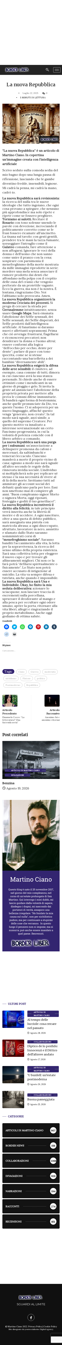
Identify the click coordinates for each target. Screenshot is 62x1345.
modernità (50, 671)
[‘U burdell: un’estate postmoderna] (13, 1074)
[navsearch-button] (47, 70)
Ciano (21, 671)
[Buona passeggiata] (13, 1099)
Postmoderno (13, 685)
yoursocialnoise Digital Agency (39, 1329)
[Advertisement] (31, 32)
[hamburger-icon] (56, 70)
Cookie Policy (50, 1326)
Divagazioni (17, 775)
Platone (27, 678)
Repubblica (32, 685)
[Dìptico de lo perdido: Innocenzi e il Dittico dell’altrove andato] (13, 1048)
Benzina (8, 783)
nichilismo (11, 678)
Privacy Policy (35, 1326)
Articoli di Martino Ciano (25, 770)
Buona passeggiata (40, 1099)
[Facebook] (31, 1317)
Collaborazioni (42, 1042)
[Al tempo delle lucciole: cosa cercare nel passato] (13, 1019)
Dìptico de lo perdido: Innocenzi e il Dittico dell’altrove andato (42, 1050)
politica (41, 678)
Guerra (34, 671)
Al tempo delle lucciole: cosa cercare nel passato (41, 1024)
